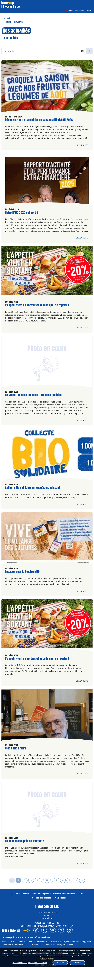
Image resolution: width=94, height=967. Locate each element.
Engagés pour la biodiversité (22, 571)
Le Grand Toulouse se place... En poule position (33, 395)
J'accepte (77, 963)
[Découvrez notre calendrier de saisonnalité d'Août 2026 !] (47, 86)
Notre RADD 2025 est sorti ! (21, 212)
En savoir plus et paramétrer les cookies (30, 963)
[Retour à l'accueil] (7, 3)
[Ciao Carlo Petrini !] (47, 715)
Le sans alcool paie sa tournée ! (24, 841)
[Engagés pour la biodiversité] (47, 538)
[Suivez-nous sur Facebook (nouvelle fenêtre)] (36, 930)
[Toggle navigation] (91, 5)
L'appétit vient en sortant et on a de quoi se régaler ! (37, 305)
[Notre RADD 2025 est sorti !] (47, 179)
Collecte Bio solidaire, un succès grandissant (32, 488)
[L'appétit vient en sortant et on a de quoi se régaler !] (47, 272)
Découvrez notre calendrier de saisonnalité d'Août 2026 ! (39, 120)
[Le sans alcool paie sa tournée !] (47, 808)
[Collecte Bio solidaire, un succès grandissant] (47, 454)
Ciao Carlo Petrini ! (16, 748)
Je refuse (60, 963)
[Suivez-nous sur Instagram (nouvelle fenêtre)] (61, 930)
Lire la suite (82, 145)
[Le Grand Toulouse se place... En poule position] (47, 362)
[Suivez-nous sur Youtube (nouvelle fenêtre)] (53, 930)
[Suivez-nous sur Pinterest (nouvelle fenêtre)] (70, 930)
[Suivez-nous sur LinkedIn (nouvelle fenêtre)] (44, 930)
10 (75, 880)
